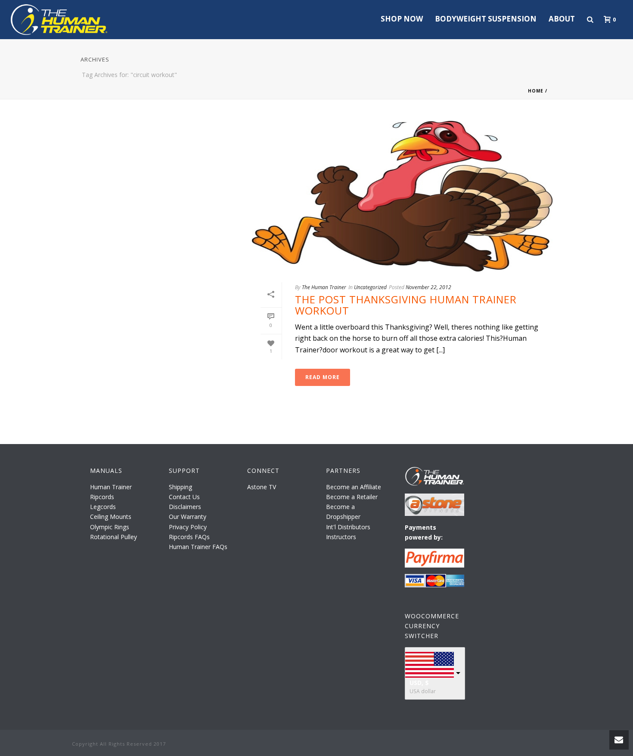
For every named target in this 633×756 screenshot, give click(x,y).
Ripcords (102, 497)
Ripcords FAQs (189, 537)
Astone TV (261, 487)
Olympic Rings (109, 527)
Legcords (103, 507)
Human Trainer (111, 487)
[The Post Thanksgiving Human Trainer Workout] (402, 196)
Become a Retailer (352, 497)
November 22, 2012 (428, 287)
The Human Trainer (324, 287)
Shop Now (402, 19)
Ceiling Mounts (110, 516)
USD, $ (419, 683)
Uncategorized (370, 287)
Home (535, 91)
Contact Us (184, 497)
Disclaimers (185, 507)
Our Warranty (187, 516)
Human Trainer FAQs (198, 547)
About (562, 19)
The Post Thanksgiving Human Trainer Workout (406, 305)
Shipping (180, 487)
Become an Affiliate (353, 487)
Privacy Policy (188, 527)
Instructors (341, 537)
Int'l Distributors (348, 527)
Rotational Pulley (113, 537)
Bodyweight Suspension (486, 19)
